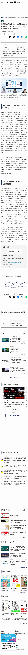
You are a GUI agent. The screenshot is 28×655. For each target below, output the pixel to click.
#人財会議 (12, 325)
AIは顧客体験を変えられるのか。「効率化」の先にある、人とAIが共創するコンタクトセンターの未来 (18, 350)
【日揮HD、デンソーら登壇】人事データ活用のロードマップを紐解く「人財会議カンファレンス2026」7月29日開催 (18, 562)
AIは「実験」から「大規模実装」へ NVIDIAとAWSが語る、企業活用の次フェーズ (18, 370)
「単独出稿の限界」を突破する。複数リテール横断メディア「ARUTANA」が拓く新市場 (18, 527)
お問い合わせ (16, 631)
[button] (10, 37)
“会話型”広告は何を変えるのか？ (5, 589)
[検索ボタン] (26, 3)
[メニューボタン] (2, 3)
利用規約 (3, 631)
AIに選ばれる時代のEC (14, 589)
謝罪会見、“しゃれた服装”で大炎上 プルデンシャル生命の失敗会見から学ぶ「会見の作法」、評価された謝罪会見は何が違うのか (15, 483)
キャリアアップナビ (14, 515)
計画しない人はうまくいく (15, 613)
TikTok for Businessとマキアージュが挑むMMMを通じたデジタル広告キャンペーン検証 (18, 360)
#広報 (17, 325)
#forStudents (21, 321)
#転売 (21, 325)
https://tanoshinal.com (15, 262)
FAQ (15, 630)
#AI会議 (15, 321)
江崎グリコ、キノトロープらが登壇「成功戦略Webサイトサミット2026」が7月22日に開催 (18, 555)
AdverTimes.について (6, 630)
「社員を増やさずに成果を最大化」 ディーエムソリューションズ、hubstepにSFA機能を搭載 (17, 339)
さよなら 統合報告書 (5, 613)
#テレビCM (19, 323)
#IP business (13, 323)
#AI (11, 321)
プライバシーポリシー (5, 633)
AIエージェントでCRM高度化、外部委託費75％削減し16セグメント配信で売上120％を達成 (14, 404)
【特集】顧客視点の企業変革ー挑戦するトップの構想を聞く (18, 521)
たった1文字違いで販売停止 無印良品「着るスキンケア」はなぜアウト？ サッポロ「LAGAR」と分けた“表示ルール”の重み (15, 471)
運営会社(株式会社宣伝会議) (20, 633)
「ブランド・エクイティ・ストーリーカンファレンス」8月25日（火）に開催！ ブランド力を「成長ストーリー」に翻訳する (18, 548)
